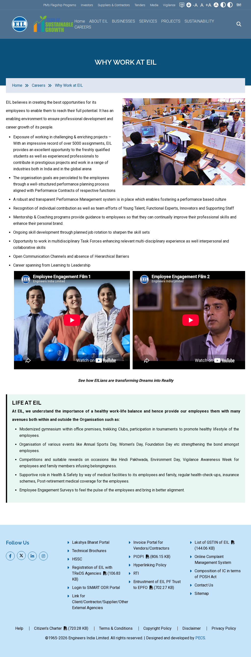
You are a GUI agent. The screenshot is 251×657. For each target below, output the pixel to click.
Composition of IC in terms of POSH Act (218, 574)
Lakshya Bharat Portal (90, 542)
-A (195, 5)
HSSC (77, 559)
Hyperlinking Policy (149, 565)
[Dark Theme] (230, 5)
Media (154, 5)
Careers (38, 85)
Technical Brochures (89, 550)
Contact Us (204, 585)
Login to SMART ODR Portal (96, 587)
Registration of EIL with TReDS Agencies (96, 573)
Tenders (140, 5)
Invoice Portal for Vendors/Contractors (151, 545)
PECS (200, 638)
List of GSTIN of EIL (212, 545)
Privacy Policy (224, 628)
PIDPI (151, 556)
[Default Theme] (223, 5)
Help (19, 628)
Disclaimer (191, 628)
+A (208, 5)
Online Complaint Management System (213, 559)
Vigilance (169, 5)
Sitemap (202, 593)
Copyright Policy (157, 628)
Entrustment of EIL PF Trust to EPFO (157, 584)
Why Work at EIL (69, 85)
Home (80, 21)
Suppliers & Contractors (114, 5)
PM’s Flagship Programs (59, 5)
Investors (87, 5)
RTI (136, 573)
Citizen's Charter (61, 628)
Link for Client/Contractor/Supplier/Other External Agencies (100, 602)
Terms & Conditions (116, 628)
